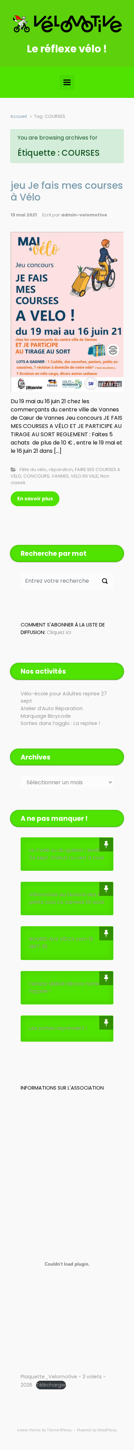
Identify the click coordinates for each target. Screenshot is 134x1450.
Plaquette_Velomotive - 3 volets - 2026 (63, 1380)
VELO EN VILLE (84, 476)
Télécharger (51, 1384)
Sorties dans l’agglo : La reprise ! (60, 723)
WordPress (107, 1430)
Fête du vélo (33, 469)
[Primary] (67, 82)
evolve (23, 1430)
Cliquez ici (59, 632)
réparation (61, 469)
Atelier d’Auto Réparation (52, 708)
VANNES (60, 476)
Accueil (18, 116)
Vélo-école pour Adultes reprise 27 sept (64, 697)
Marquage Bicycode (46, 716)
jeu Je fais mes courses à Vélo (67, 191)
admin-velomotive (84, 215)
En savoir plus (35, 498)
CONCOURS (36, 476)
